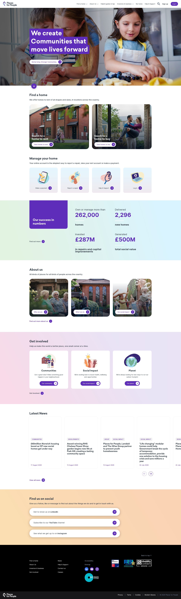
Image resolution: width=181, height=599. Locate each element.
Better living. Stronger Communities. (44, 62)
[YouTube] (92, 569)
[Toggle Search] (158, 4)
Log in (174, 4)
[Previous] (144, 474)
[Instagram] (97, 569)
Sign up (165, 4)
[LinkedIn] (86, 569)
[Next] (151, 474)
